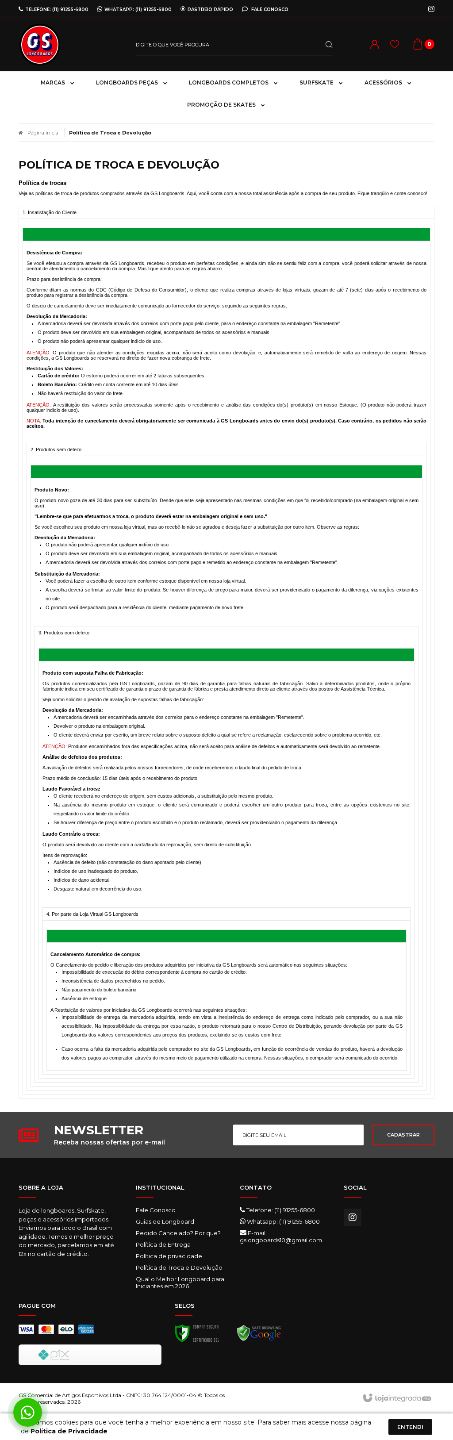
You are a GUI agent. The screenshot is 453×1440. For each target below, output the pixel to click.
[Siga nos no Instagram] (431, 9)
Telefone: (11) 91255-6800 (280, 1209)
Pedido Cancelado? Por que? (178, 1232)
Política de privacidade (169, 1256)
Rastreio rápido (210, 9)
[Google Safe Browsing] (259, 1336)
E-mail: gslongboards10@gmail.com (281, 1236)
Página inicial (43, 133)
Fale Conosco (269, 9)
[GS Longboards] (71, 45)
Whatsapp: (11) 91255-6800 (283, 1221)
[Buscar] (322, 44)
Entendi (410, 1427)
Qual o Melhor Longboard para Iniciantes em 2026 (180, 1282)
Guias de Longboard (165, 1221)
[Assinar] (403, 1135)
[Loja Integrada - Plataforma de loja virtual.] (396, 1398)
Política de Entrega (163, 1244)
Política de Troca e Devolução (179, 1267)
